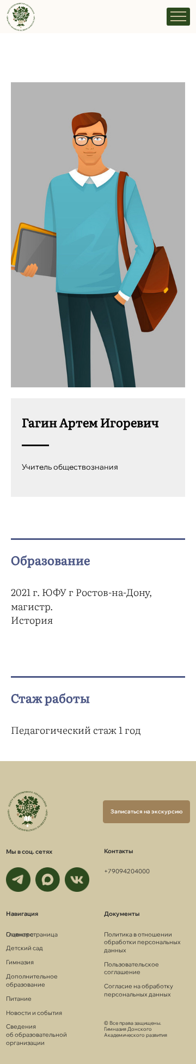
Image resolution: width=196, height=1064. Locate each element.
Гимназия (20, 962)
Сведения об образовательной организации (36, 1034)
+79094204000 (127, 871)
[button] (146, 811)
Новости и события (34, 1013)
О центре (20, 934)
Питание (19, 998)
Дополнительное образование (32, 980)
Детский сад (24, 948)
